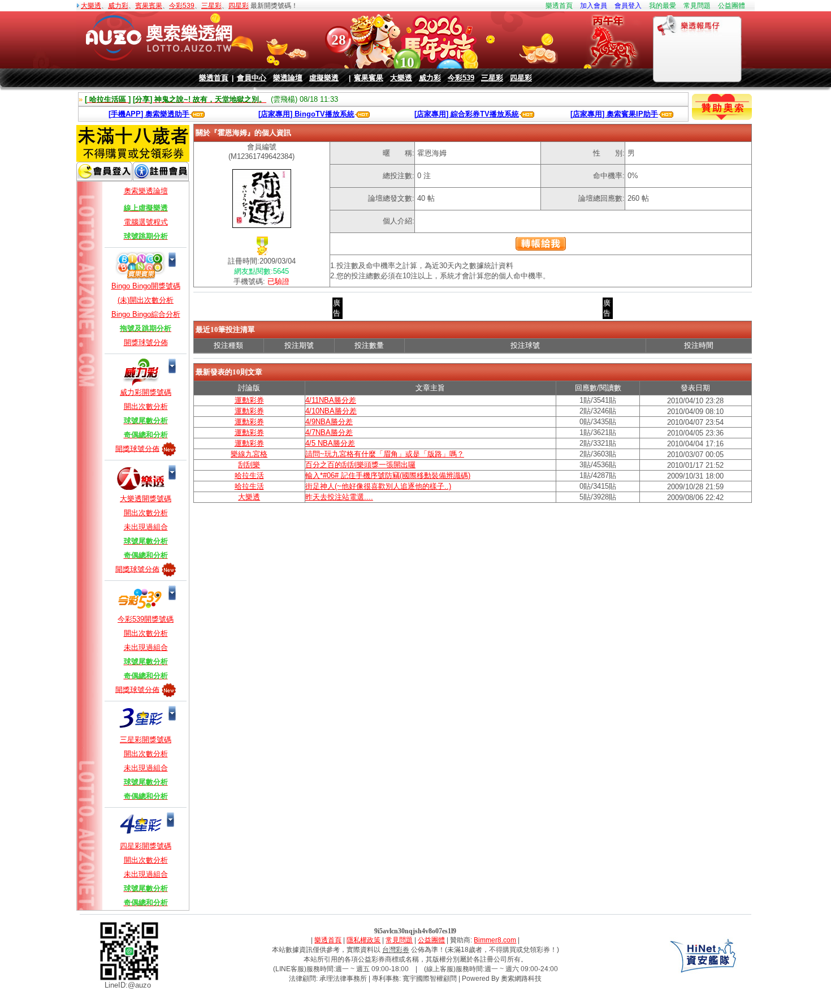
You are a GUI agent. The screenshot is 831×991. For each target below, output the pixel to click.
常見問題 (697, 6)
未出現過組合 (146, 527)
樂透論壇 (287, 78)
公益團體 (731, 6)
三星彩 (211, 6)
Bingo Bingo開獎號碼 (145, 286)
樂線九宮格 (249, 454)
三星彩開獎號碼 (145, 739)
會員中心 (251, 78)
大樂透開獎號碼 (145, 498)
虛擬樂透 (324, 78)
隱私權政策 (363, 940)
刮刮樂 (249, 464)
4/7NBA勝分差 (329, 432)
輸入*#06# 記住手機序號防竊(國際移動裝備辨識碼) (387, 475)
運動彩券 (249, 400)
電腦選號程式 (146, 222)
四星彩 (238, 6)
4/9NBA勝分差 (329, 421)
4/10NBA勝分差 (331, 411)
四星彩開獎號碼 (145, 846)
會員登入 (628, 6)
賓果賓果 (148, 6)
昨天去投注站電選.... (339, 497)
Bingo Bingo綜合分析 (145, 314)
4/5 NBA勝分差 (330, 443)
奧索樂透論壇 (146, 191)
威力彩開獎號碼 (145, 392)
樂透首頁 (559, 6)
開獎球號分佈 (146, 342)
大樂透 (91, 6)
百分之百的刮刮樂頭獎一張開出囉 (360, 464)
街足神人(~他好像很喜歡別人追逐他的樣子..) (378, 486)
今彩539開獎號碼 (146, 619)
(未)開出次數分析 (146, 300)
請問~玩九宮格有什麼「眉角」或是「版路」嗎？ (384, 454)
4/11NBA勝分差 (330, 400)
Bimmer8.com (495, 940)
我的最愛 (662, 6)
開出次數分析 (146, 406)
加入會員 (593, 6)
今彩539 (181, 6)
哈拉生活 (249, 475)
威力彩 (118, 6)
